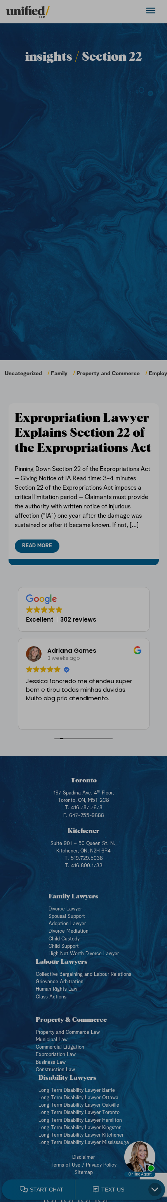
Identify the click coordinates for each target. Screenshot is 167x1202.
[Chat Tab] (83, 601)
